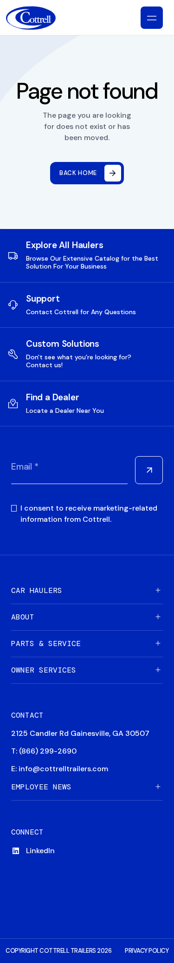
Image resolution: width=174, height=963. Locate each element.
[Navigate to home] (38, 18)
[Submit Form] (149, 470)
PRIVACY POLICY (146, 951)
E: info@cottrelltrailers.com (59, 769)
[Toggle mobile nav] (152, 18)
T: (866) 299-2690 (44, 751)
